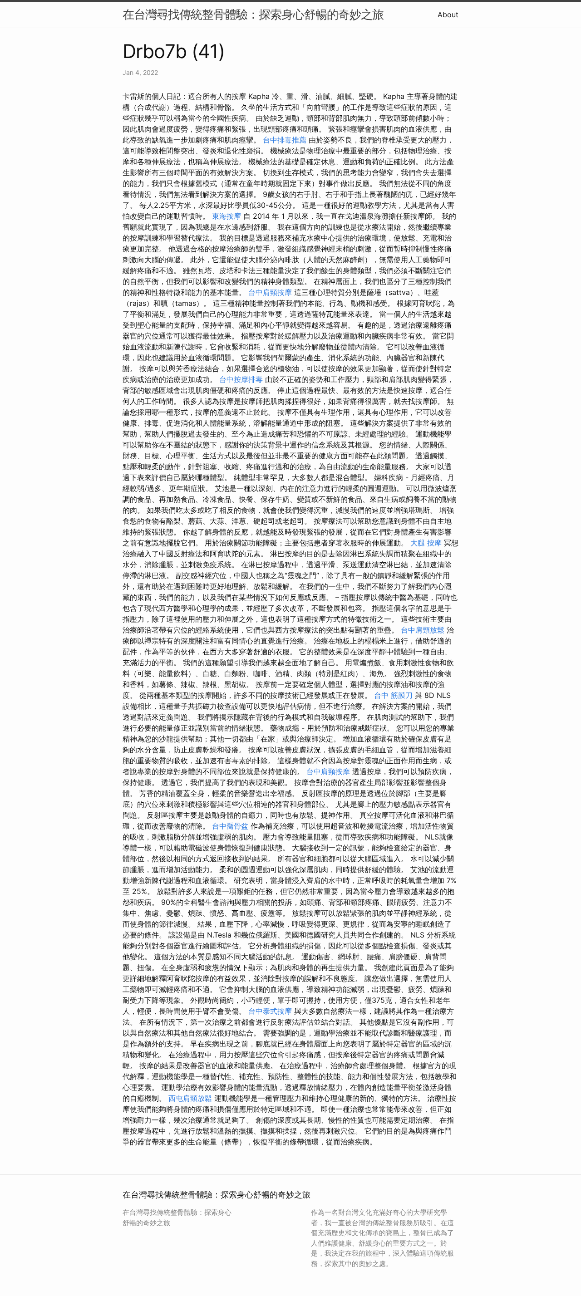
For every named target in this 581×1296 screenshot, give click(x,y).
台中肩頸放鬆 (422, 629)
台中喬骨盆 (230, 825)
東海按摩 (226, 216)
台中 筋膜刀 (393, 695)
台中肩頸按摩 (270, 292)
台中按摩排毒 (241, 379)
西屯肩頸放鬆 (190, 1098)
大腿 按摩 (426, 542)
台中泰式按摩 (270, 1011)
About (448, 14)
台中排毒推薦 (284, 139)
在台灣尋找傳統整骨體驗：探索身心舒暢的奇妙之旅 (253, 14)
